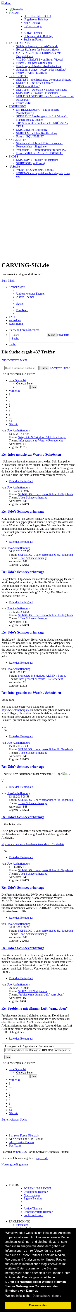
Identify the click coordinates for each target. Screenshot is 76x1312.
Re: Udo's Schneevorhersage (22, 511)
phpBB (20, 1151)
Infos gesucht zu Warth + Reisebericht (40, 440)
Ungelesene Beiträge (36, 1191)
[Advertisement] (38, 219)
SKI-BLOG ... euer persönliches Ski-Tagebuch (45, 494)
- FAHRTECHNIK (31, 72)
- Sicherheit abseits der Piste (38, 66)
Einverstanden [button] (38, 1305)
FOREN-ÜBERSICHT (37, 16)
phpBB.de (42, 1158)
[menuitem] (30, 293)
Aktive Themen (33, 1208)
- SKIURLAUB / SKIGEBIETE (39, 153)
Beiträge (36, 19)
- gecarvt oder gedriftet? (41, 69)
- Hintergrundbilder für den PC (41, 149)
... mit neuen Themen (34, 83)
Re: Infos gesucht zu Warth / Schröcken (31, 454)
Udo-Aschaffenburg (18, 430)
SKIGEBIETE (17, 139)
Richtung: (48, 1049)
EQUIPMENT (17, 106)
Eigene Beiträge (33, 1198)
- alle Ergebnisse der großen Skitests (43, 79)
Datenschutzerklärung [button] (46, 1295)
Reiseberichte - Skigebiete (31, 146)
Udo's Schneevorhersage (32, 497)
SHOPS (13, 156)
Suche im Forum (33, 39)
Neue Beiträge (32, 1195)
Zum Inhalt (7, 280)
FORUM (14, 12)
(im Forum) (30, 163)
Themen (33, 32)
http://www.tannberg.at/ (15, 710)
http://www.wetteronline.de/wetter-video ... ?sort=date (32, 844)
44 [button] (10, 420)
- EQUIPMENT (30, 136)
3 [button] (9, 400)
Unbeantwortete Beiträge (38, 1211)
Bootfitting (31, 129)
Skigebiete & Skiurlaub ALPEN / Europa (42, 437)
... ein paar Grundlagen (34, 62)
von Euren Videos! (39, 59)
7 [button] (9, 414)
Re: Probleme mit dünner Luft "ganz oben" (34, 1008)
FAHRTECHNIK (19, 42)
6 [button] (9, 410)
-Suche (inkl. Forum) (34, 169)
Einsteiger (22, 1224)
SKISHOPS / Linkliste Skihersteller (37, 159)
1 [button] (9, 394)
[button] (17, 380)
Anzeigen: (10, 1046)
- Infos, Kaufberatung (36, 133)
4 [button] (9, 404)
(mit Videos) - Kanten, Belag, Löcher (42, 118)
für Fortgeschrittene (37, 49)
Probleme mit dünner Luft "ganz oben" (41, 994)
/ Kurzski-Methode (37, 46)
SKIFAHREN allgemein (32, 991)
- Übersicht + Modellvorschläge (41, 89)
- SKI (23, 103)
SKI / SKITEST (18, 76)
